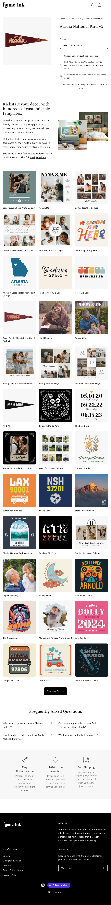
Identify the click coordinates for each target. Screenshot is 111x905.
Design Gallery (74, 18)
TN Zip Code (44, 510)
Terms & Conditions (13, 870)
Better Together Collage (86, 208)
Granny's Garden (83, 468)
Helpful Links (10, 849)
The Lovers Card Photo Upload (17, 468)
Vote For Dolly (82, 638)
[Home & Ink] (14, 5)
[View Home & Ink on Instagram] (43, 885)
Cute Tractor (45, 680)
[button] (92, 5)
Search (6, 856)
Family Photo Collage (49, 383)
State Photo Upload (84, 510)
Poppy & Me (80, 338)
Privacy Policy (10, 875)
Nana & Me (44, 208)
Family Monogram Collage (87, 553)
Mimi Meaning (45, 338)
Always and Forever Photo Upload (55, 638)
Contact (7, 865)
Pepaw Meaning (10, 595)
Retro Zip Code (82, 292)
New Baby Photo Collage (51, 250)
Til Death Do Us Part (49, 425)
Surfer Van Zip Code (12, 510)
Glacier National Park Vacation (17, 553)
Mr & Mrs (7, 425)
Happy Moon (45, 595)
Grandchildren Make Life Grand (18, 250)
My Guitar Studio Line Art (87, 680)
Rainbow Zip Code (47, 553)
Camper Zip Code (11, 680)
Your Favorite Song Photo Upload (19, 208)
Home (62, 18)
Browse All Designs (55, 691)
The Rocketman (10, 638)
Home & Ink (58, 892)
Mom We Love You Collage (87, 383)
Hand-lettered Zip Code (50, 292)
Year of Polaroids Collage (51, 468)
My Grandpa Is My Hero (86, 250)
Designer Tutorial (12, 860)
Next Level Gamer (83, 595)
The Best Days (82, 425)
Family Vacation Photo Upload (17, 383)
